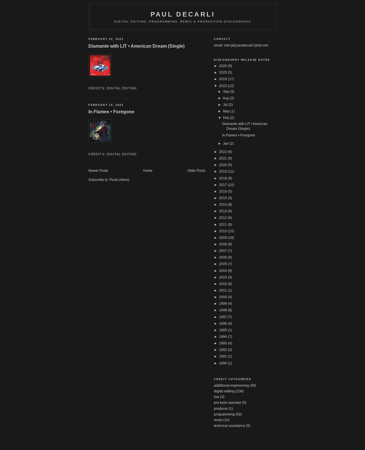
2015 (223, 198)
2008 (223, 244)
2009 (223, 237)
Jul (225, 104)
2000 (223, 297)
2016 (223, 191)
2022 (223, 152)
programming (224, 414)
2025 (223, 72)
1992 (223, 350)
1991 (223, 356)
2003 (223, 277)
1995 (223, 330)
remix (218, 420)
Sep (226, 91)
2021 (223, 158)
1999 (223, 303)
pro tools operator (227, 402)
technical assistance (229, 425)
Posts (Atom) (119, 179)
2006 (223, 257)
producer (221, 408)
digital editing (122, 88)
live (216, 397)
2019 (223, 171)
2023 (223, 86)
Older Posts (196, 170)
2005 (223, 264)
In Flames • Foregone (111, 111)
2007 (223, 251)
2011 (223, 224)
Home (148, 170)
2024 (223, 79)
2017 (223, 185)
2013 (223, 211)
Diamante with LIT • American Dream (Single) (136, 46)
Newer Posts (98, 170)
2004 (223, 271)
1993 (223, 343)
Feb (226, 118)
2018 (223, 178)
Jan (226, 143)
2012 (223, 217)
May (226, 111)
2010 (223, 231)
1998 (223, 310)
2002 (223, 284)
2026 (223, 66)
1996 (223, 323)
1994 (223, 336)
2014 (223, 204)
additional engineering (231, 385)
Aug (226, 98)
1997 (223, 317)
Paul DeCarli (183, 14)
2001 (223, 290)
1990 (223, 363)
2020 (223, 165)
